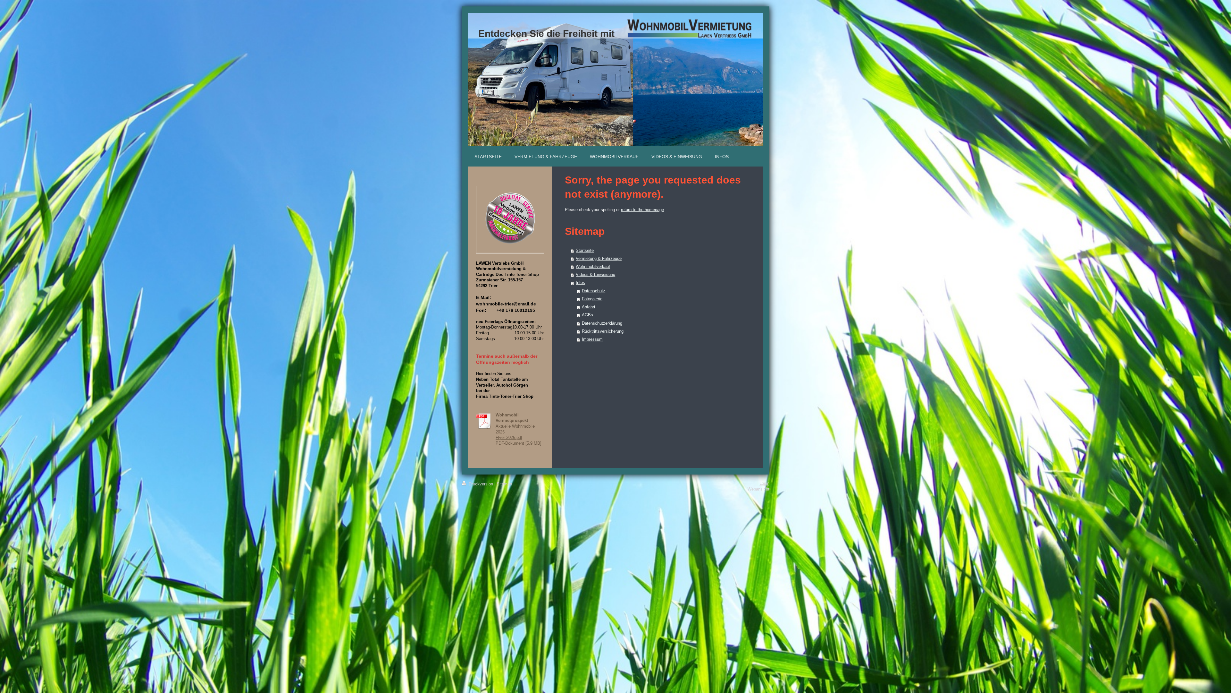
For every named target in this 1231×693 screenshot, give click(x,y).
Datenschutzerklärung (602, 323)
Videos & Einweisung (595, 274)
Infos (580, 282)
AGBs (587, 315)
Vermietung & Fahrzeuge (599, 258)
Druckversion (480, 484)
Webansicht (758, 489)
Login (764, 483)
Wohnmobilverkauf (593, 266)
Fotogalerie (592, 299)
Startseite (585, 250)
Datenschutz (593, 291)
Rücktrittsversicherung (603, 331)
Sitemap (504, 484)
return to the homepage (642, 210)
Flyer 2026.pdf (509, 437)
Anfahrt (588, 307)
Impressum (592, 339)
